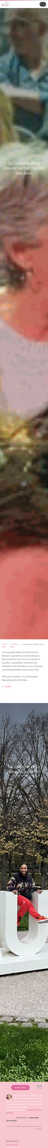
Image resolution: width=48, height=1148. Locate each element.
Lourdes (8, 686)
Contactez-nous (12, 1145)
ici (21, 676)
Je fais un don (20, 1087)
